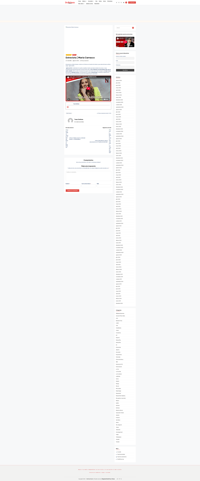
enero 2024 (118, 155)
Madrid (117, 381)
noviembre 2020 (119, 247)
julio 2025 (118, 112)
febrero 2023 (119, 182)
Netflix (117, 403)
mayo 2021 (118, 233)
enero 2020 (118, 271)
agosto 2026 (119, 80)
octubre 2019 (119, 279)
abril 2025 (118, 119)
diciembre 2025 (119, 99)
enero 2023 (118, 184)
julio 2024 (118, 141)
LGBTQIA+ (118, 376)
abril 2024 (118, 148)
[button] (132, 2)
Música (74, 54)
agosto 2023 (119, 167)
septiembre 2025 (119, 107)
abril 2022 (118, 206)
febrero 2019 (118, 298)
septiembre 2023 (119, 165)
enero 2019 (118, 300)
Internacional (119, 366)
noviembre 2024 (119, 131)
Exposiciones (119, 354)
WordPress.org (120, 459)
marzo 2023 (118, 179)
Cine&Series (118, 328)
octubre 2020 (119, 250)
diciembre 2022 (119, 187)
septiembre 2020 (119, 252)
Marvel (117, 386)
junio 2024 (118, 143)
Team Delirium (78, 119)
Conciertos (118, 332)
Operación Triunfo (120, 412)
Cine (117, 325)
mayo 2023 (118, 175)
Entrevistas (69, 54)
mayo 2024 (118, 145)
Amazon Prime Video (120, 315)
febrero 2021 (118, 240)
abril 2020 (118, 264)
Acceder (119, 452)
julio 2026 (118, 82)
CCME (117, 323)
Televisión (118, 429)
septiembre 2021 (119, 223)
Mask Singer (118, 390)
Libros (117, 378)
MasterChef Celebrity (120, 395)
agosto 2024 (119, 138)
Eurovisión (118, 352)
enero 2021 (118, 242)
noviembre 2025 (119, 102)
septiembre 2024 (119, 136)
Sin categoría (119, 424)
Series (117, 422)
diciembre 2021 (119, 216)
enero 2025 (118, 126)
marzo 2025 (118, 121)
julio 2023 (118, 170)
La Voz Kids (118, 371)
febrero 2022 (119, 211)
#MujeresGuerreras (120, 313)
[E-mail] (67, 107)
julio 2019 (118, 286)
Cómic (117, 330)
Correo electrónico (86, 183)
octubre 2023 (119, 162)
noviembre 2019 (119, 276)
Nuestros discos (119, 410)
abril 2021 (118, 235)
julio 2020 (118, 257)
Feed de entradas (121, 454)
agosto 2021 (118, 225)
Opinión (117, 415)
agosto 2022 (119, 196)
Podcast (118, 417)
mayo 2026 (118, 87)
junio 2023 (118, 172)
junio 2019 (118, 288)
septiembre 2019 (119, 281)
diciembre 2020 (119, 245)
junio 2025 (118, 114)
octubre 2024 (119, 133)
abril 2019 (118, 293)
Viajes (117, 434)
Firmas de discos (119, 359)
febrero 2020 (119, 269)
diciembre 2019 (119, 274)
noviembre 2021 (119, 218)
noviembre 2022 (119, 189)
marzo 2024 (118, 150)
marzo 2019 (118, 296)
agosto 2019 (118, 284)
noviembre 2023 (119, 160)
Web (98, 183)
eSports (117, 349)
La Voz (117, 369)
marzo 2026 (118, 92)
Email (117, 60)
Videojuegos (118, 437)
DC (116, 335)
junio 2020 (118, 259)
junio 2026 (118, 85)
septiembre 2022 (119, 194)
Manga (117, 383)
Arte (117, 318)
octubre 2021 (119, 221)
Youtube (117, 439)
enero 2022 (118, 213)
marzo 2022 (118, 208)
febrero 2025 (119, 124)
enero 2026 (118, 97)
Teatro (117, 427)
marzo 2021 (118, 237)
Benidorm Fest (119, 320)
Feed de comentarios (121, 456)
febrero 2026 (119, 95)
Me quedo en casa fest (121, 398)
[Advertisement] (100, 12)
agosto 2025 (119, 109)
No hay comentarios (85, 60)
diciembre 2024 (119, 129)
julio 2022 (118, 199)
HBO (117, 361)
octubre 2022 (119, 191)
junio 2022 (118, 201)
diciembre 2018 (119, 303)
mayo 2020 (118, 262)
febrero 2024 (119, 153)
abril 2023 (118, 177)
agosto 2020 (119, 254)
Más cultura (118, 388)
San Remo (118, 420)
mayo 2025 (118, 116)
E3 (116, 344)
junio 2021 (118, 230)
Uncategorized (119, 432)
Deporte (118, 337)
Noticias (118, 405)
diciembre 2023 (119, 158)
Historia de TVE (119, 364)
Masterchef (118, 393)
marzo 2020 (118, 267)
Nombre (68, 183)
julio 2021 (118, 228)
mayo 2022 (118, 204)
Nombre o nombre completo (121, 56)
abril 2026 (118, 90)
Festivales (118, 357)
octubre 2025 (119, 104)
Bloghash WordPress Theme (108, 478)
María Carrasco (69, 113)
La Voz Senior (119, 374)
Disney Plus (118, 340)
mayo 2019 (118, 291)
